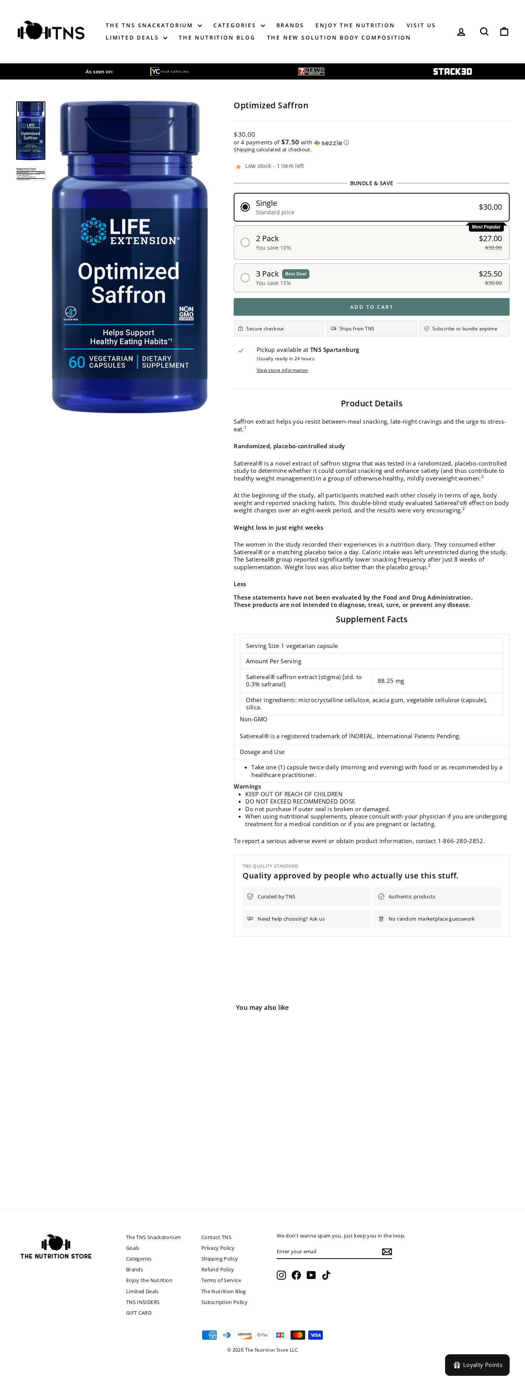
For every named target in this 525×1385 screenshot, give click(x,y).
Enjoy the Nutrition (355, 25)
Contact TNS (216, 1237)
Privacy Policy (217, 1247)
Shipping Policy (219, 1258)
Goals (133, 1247)
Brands (290, 25)
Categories (236, 25)
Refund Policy (217, 1269)
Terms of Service (221, 1280)
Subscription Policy (224, 1302)
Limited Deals (133, 37)
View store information (282, 370)
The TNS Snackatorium (151, 25)
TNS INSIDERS (143, 1302)
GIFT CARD (138, 1312)
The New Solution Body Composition (339, 37)
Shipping (244, 149)
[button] (372, 142)
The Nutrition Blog (217, 37)
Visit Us (421, 25)
